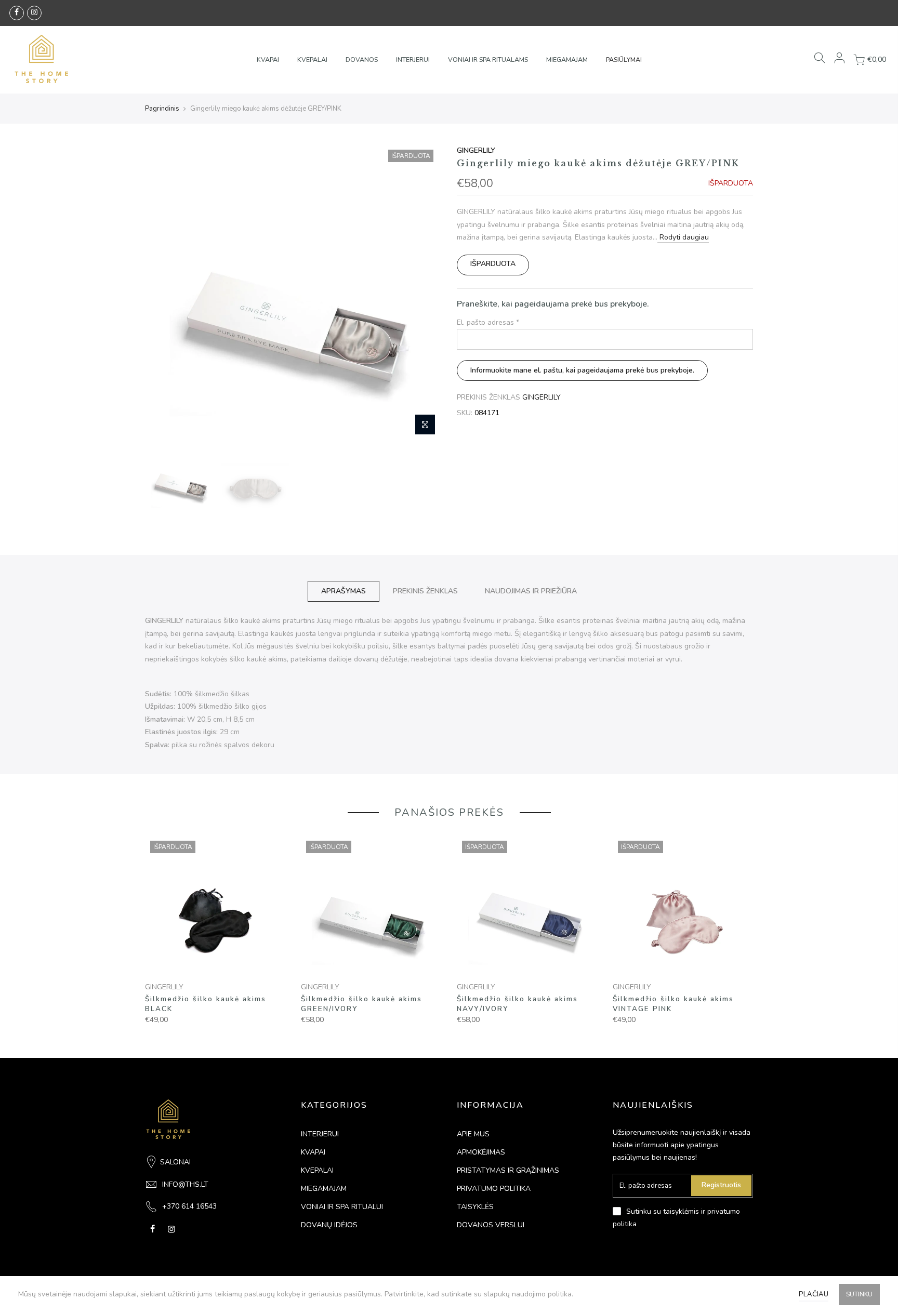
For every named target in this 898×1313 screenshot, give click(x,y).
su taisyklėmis (676, 1211)
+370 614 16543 (189, 1206)
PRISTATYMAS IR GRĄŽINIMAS (508, 1170)
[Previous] (163, 292)
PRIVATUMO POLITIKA (494, 1188)
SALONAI (175, 1162)
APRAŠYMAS (343, 591)
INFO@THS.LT (185, 1184)
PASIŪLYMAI (624, 59)
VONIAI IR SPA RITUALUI (342, 1207)
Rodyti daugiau (683, 237)
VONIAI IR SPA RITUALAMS (488, 59)
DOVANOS (362, 59)
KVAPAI (268, 59)
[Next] (423, 292)
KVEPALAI (312, 59)
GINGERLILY (476, 150)
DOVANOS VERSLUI (490, 1225)
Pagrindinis (162, 108)
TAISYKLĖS (475, 1207)
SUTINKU (859, 1294)
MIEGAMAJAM (567, 59)
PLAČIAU (813, 1294)
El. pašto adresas (488, 322)
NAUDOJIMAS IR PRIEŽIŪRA (531, 591)
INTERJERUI (413, 59)
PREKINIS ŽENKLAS (425, 591)
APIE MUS (473, 1134)
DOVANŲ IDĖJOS (329, 1225)
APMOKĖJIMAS (481, 1152)
